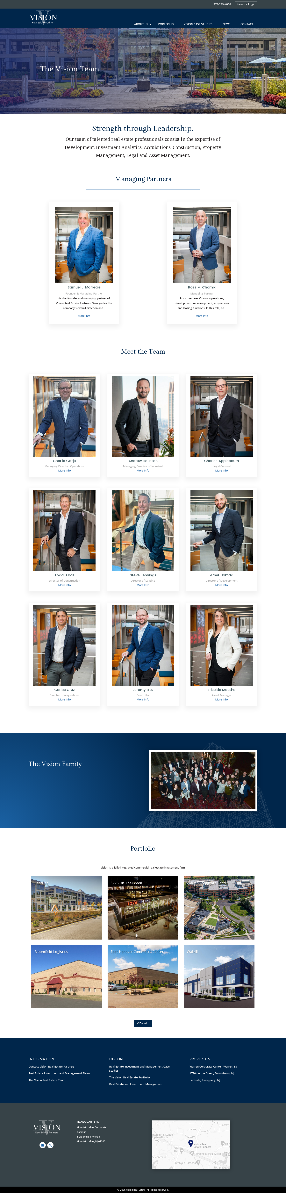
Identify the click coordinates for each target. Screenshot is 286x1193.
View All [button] (143, 1023)
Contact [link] (247, 24)
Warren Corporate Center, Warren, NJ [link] (213, 1066)
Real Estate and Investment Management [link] (136, 1084)
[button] (42, 1145)
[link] (43, 18)
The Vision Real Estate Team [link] (47, 1080)
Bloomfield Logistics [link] (51, 951)
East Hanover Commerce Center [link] (137, 951)
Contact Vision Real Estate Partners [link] (51, 1066)
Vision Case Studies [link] (198, 24)
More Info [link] (84, 316)
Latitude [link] (41, 882)
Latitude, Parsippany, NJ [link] (204, 1080)
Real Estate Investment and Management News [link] (59, 1073)
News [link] (226, 24)
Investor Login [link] (246, 4)
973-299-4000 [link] (222, 4)
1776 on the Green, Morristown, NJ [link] (211, 1073)
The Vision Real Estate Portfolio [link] (129, 1077)
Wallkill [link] (192, 951)
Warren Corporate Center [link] (207, 882)
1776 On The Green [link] (126, 882)
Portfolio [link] (166, 24)
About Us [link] (141, 24)
